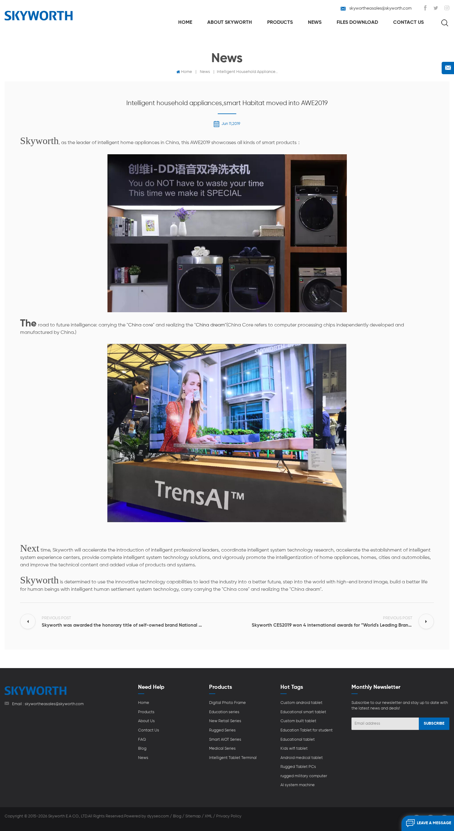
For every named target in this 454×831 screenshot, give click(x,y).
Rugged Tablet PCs (298, 767)
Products (280, 22)
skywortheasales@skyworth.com (380, 8)
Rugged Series (222, 730)
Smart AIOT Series (225, 740)
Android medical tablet (301, 758)
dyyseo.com (158, 816)
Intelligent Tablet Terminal (233, 758)
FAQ (142, 740)
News (315, 22)
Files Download (357, 22)
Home (185, 22)
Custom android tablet (301, 703)
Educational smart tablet (303, 712)
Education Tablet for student (306, 730)
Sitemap (193, 816)
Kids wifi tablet (294, 749)
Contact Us (408, 22)
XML (208, 816)
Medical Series (222, 749)
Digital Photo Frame (227, 703)
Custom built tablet (298, 721)
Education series (224, 712)
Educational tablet (297, 740)
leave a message (434, 823)
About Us (146, 721)
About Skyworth (229, 22)
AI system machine (297, 785)
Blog (142, 749)
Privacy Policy (229, 816)
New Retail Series (225, 721)
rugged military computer (303, 776)
